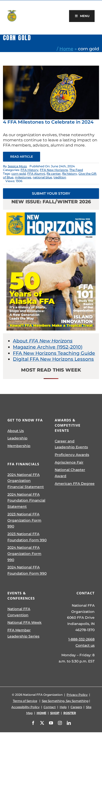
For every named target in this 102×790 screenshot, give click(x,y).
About (43, 341)
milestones (23, 177)
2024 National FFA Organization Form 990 (24, 553)
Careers (76, 707)
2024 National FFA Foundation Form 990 (27, 570)
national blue (42, 177)
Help (63, 707)
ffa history (69, 173)
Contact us (85, 645)
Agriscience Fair (69, 462)
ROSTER (69, 713)
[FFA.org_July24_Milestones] (51, 68)
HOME (41, 713)
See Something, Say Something (65, 701)
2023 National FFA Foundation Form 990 (27, 537)
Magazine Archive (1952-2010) (47, 347)
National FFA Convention (18, 612)
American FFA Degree (75, 483)
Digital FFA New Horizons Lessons (53, 359)
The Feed (76, 170)
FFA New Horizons (54, 170)
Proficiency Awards (72, 454)
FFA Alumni (36, 173)
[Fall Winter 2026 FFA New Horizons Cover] (51, 212)
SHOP (54, 713)
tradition (59, 177)
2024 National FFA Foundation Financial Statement (26, 500)
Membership (18, 446)
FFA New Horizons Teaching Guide (54, 353)
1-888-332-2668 (81, 639)
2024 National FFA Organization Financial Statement (25, 480)
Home (66, 48)
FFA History (29, 170)
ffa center (54, 173)
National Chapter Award (70, 473)
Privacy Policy (77, 694)
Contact (50, 707)
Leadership (17, 438)
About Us (15, 431)
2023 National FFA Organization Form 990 (24, 520)
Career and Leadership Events (71, 444)
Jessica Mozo (17, 166)
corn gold (18, 173)
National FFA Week (24, 622)
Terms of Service (25, 701)
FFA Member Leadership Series (23, 633)
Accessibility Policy (25, 707)
